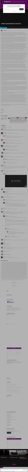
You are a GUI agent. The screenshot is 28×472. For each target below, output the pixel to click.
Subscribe (21, 9)
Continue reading (14, 11)
